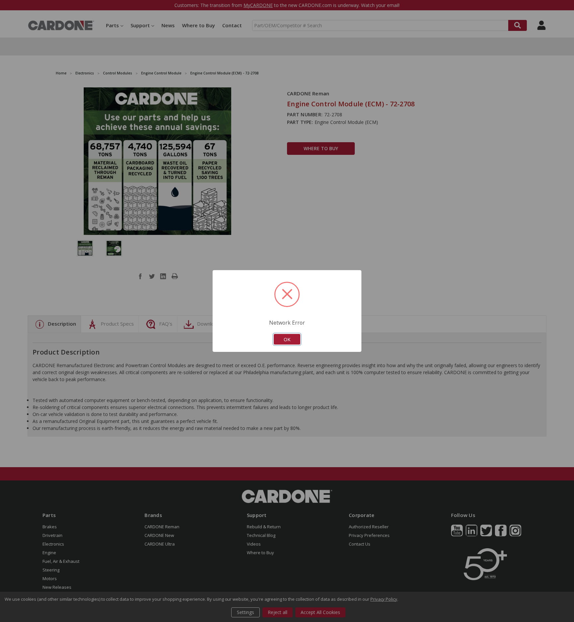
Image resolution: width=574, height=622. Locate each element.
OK (287, 339)
